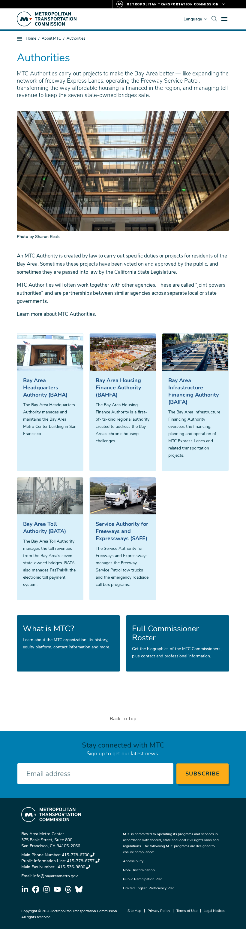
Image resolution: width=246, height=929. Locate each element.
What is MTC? (48, 628)
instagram (46, 889)
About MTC (51, 38)
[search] (214, 18)
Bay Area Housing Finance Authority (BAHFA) (118, 387)
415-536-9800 (70, 867)
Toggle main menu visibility (225, 18)
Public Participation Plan (143, 879)
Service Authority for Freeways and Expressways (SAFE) (122, 531)
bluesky (78, 889)
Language (193, 19)
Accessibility (133, 861)
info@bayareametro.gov (55, 876)
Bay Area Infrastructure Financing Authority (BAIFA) (193, 391)
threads (68, 889)
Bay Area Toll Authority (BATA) (44, 527)
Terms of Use (186, 910)
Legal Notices (214, 910)
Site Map (134, 910)
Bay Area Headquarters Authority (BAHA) (45, 387)
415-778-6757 (80, 861)
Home (31, 38)
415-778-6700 (75, 855)
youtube (57, 889)
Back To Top (123, 718)
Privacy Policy (159, 910)
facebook (35, 889)
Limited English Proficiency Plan (149, 888)
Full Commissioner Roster (165, 633)
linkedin (24, 889)
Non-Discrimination (139, 870)
